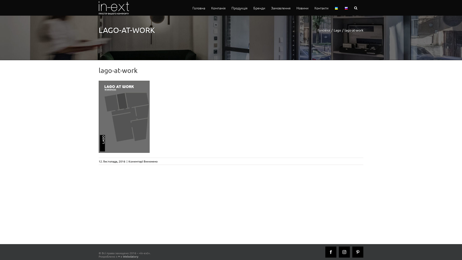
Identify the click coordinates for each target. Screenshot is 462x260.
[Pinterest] (357, 252)
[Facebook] (330, 252)
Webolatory (130, 256)
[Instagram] (344, 252)
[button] (355, 8)
